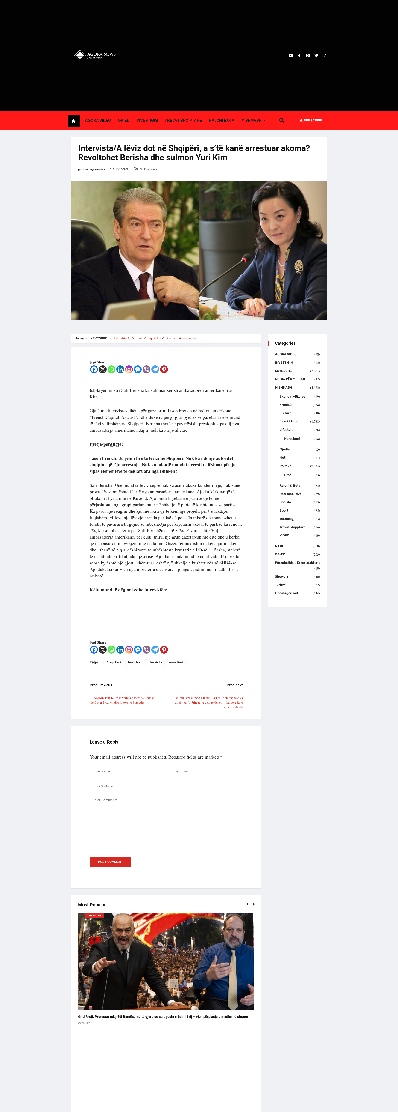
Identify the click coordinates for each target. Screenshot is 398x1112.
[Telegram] (155, 369)
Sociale (285, 502)
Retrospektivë (290, 494)
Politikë (285, 466)
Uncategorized (286, 593)
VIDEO (284, 535)
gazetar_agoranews (91, 169)
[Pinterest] (164, 369)
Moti (283, 458)
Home (79, 338)
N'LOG (279, 546)
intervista (154, 662)
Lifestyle (286, 430)
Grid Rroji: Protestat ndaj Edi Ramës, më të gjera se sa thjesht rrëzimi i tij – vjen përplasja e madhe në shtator (163, 1017)
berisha (134, 662)
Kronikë (286, 405)
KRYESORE (99, 338)
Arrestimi (113, 662)
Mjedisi (285, 449)
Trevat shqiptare (292, 527)
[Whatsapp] (111, 369)
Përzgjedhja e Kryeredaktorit (297, 563)
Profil (288, 475)
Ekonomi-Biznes (292, 396)
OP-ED (124, 120)
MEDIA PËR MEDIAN (290, 379)
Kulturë (285, 413)
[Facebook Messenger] (138, 369)
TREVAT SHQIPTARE (183, 120)
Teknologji (288, 519)
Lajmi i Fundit (290, 421)
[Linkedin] (120, 369)
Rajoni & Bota (290, 486)
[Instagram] (129, 369)
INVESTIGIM (147, 120)
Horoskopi (292, 439)
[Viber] (146, 369)
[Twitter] (316, 55)
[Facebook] (94, 369)
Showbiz (281, 577)
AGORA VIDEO (98, 120)
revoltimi (176, 662)
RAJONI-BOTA (221, 120)
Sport (284, 510)
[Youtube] (291, 55)
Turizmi (281, 585)
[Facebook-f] (299, 55)
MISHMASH (251, 120)
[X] (103, 369)
